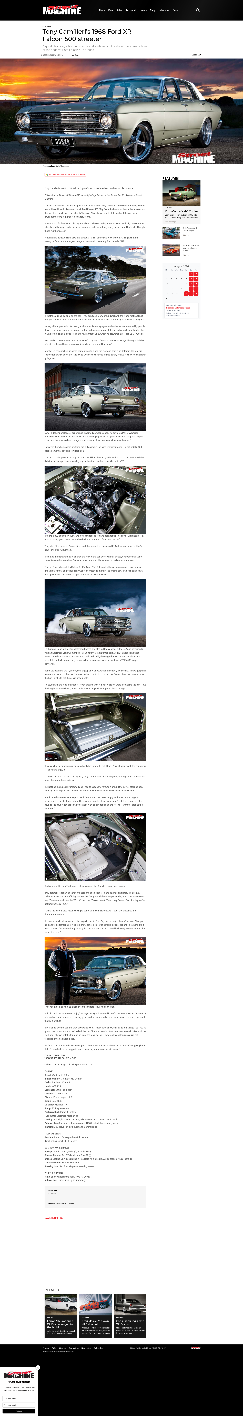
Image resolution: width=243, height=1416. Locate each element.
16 (196, 283)
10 (167, 283)
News (102, 10)
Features (47, 26)
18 (172, 288)
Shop (152, 10)
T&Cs (54, 1348)
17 (167, 288)
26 (176, 293)
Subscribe (164, 10)
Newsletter (86, 1348)
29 (191, 293)
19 (176, 288)
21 (186, 288)
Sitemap (63, 1348)
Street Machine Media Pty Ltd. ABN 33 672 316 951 (148, 1348)
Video (119, 10)
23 (196, 288)
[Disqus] (95, 1252)
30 (196, 293)
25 (172, 293)
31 (167, 298)
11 (172, 283)
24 (167, 293)
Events (143, 10)
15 (191, 283)
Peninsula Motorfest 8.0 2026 (178, 308)
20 (181, 288)
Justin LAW (52, 1191)
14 (186, 283)
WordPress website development (54, 1351)
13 (181, 283)
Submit (19, 1411)
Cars (110, 10)
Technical (131, 10)
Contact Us (74, 1348)
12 (176, 283)
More (175, 10)
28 (186, 293)
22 (191, 288)
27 (181, 293)
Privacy (46, 1348)
